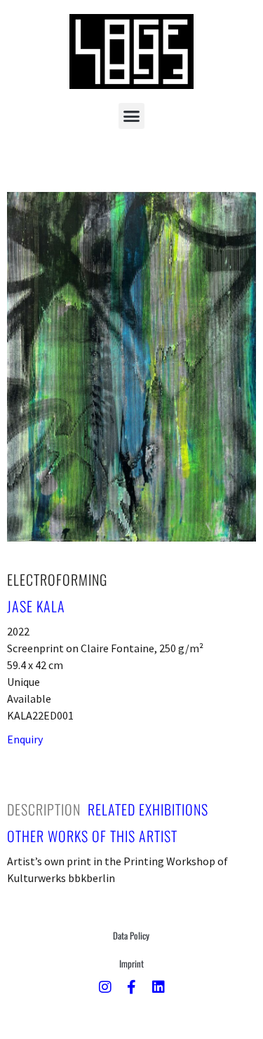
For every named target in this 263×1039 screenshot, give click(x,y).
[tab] (44, 809)
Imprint (131, 963)
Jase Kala (36, 606)
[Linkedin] (158, 987)
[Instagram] (105, 987)
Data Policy (131, 935)
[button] (132, 116)
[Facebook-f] (132, 987)
